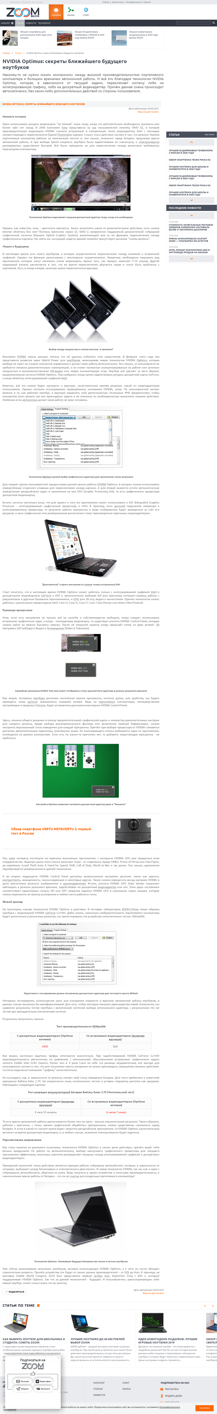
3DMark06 (98, 1026)
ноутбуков (73, 360)
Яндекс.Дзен (173, 1396)
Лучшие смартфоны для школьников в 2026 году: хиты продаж (36, 35)
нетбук (98, 1275)
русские (33, 701)
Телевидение (55, 628)
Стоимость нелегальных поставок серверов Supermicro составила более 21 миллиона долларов (191, 227)
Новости (31, 23)
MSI (126, 1272)
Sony (64, 127)
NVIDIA (21, 356)
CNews (105, 2)
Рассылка (172, 1389)
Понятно (204, 1408)
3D (157, 624)
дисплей (119, 506)
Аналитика (117, 2)
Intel (64, 378)
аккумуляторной (59, 1092)
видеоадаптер (107, 887)
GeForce (46, 595)
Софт (86, 15)
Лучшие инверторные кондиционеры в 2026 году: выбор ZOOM (143, 35)
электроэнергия (149, 141)
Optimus (142, 360)
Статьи (20, 23)
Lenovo (88, 584)
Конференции (133, 2)
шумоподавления (74, 883)
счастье (74, 1176)
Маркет (147, 2)
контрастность (11, 879)
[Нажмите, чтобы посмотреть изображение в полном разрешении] (81, 209)
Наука (71, 15)
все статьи (209, 134)
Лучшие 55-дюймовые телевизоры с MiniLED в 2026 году (191, 151)
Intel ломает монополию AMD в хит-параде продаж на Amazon (189, 251)
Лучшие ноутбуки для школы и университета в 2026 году (189, 167)
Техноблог (44, 23)
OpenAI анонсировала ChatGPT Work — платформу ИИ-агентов (188, 239)
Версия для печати (148, 111)
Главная (6, 53)
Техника (56, 15)
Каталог (5, 23)
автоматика (30, 399)
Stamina (63, 134)
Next (191, 200)
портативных (107, 701)
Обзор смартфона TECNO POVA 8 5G (190, 160)
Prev (191, 142)
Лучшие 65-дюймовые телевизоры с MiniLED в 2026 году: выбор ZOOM (89, 35)
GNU (76, 599)
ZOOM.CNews (130, 909)
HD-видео (56, 371)
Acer (107, 1275)
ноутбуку (39, 698)
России (40, 705)
